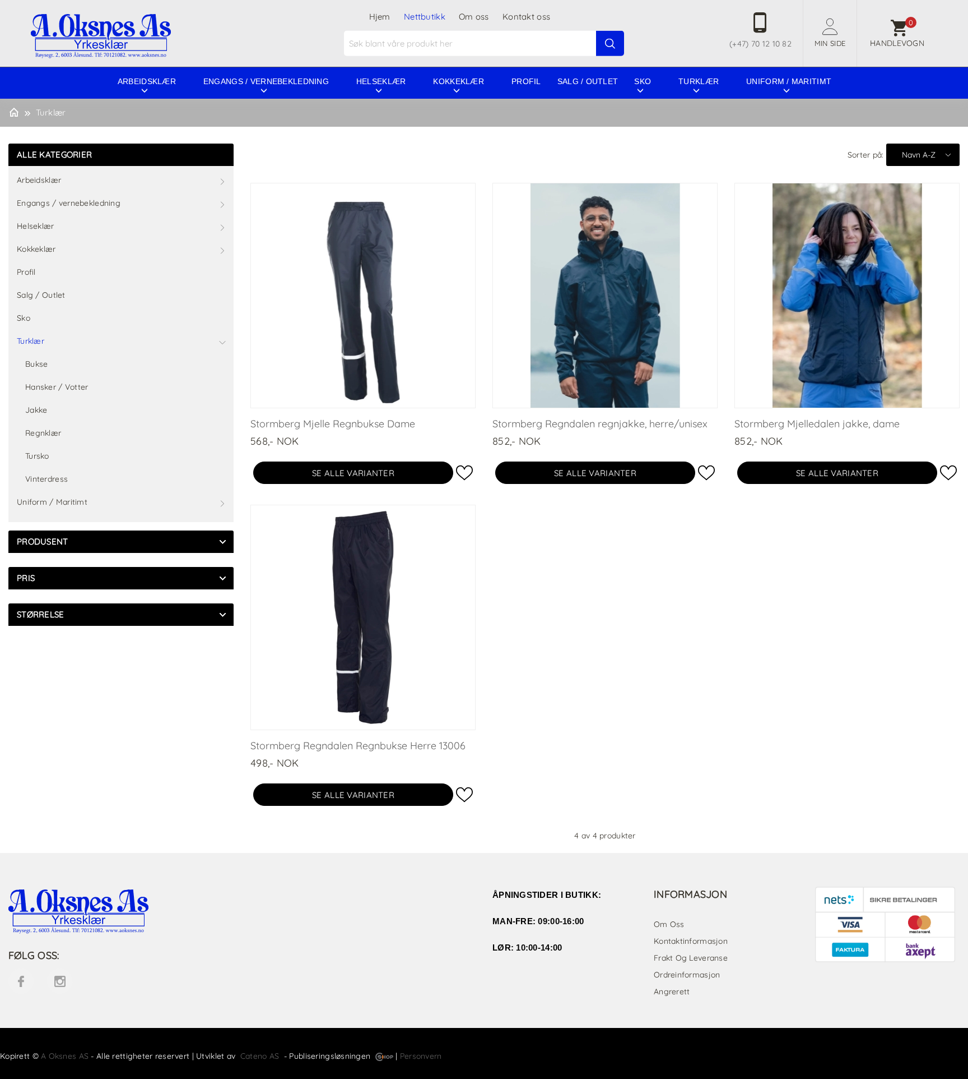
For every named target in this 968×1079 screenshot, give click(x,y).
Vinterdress (46, 479)
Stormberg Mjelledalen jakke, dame (817, 423)
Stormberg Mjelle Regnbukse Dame (332, 423)
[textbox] (485, 43)
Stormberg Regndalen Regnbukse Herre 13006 (358, 745)
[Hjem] (14, 111)
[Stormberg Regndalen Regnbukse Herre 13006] (363, 617)
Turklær (698, 81)
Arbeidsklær (147, 81)
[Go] (610, 44)
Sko (642, 81)
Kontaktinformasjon (691, 941)
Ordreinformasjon (687, 975)
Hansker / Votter (56, 387)
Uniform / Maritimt (788, 81)
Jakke (36, 410)
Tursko (37, 456)
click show (222, 541)
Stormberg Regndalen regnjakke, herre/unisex (600, 423)
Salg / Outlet (587, 81)
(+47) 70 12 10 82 (760, 44)
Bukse (36, 364)
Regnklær (43, 433)
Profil (526, 81)
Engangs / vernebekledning (266, 81)
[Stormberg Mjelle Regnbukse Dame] (363, 295)
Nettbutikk (424, 16)
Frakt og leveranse (691, 958)
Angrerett (672, 991)
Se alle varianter (353, 473)
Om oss (474, 16)
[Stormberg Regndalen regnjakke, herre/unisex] (605, 295)
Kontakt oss (526, 16)
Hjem (379, 16)
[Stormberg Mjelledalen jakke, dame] (847, 295)
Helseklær (381, 81)
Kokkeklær (458, 81)
